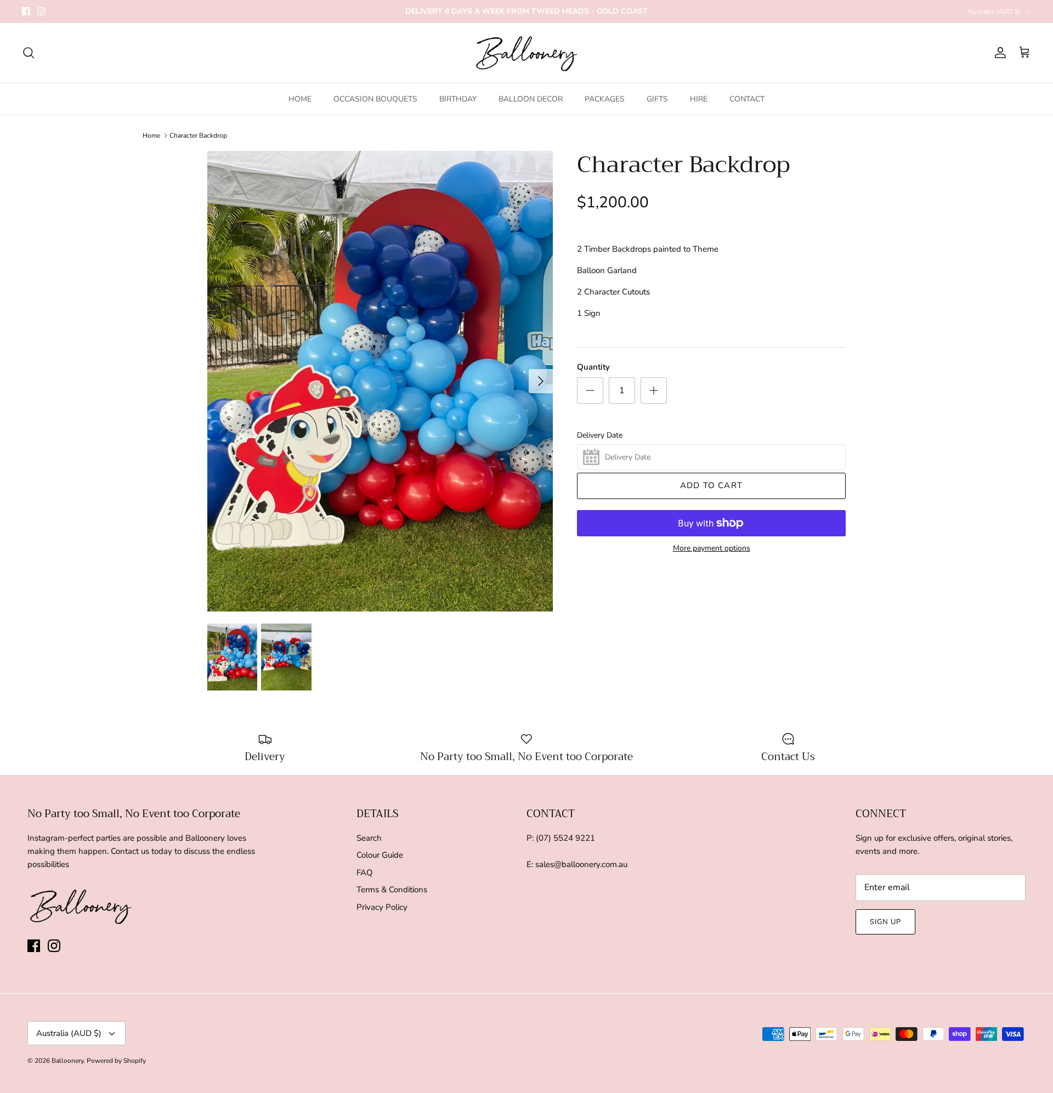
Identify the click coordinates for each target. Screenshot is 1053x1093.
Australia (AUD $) (994, 11)
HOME (300, 99)
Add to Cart (711, 485)
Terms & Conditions (391, 889)
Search (369, 838)
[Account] (998, 52)
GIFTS (657, 99)
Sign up (885, 922)
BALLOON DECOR (531, 99)
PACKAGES (605, 99)
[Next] (541, 381)
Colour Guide (379, 855)
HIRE (698, 99)
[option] (380, 381)
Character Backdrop (198, 135)
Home (151, 135)
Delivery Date (599, 435)
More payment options (711, 548)
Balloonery (67, 1060)
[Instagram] (41, 11)
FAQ (364, 872)
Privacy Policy (381, 907)
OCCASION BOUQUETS (375, 99)
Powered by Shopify (116, 1060)
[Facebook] (26, 11)
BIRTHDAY (458, 99)
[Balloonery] (526, 53)
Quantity (593, 366)
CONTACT (747, 99)
